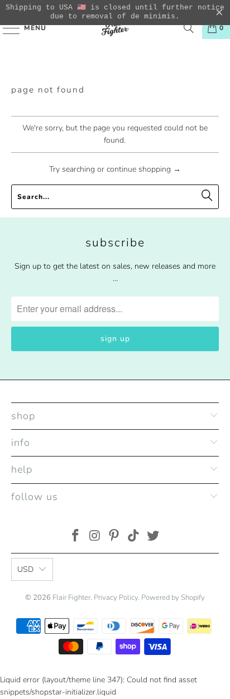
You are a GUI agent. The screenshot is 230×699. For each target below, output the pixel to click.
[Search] (188, 28)
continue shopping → (144, 169)
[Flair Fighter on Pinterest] (114, 537)
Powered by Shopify (173, 598)
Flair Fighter (71, 598)
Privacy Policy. (117, 598)
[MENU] (6, 28)
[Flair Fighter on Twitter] (153, 537)
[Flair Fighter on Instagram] (95, 537)
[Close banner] (219, 12)
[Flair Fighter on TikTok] (134, 537)
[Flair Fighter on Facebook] (76, 537)
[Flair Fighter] (115, 28)
